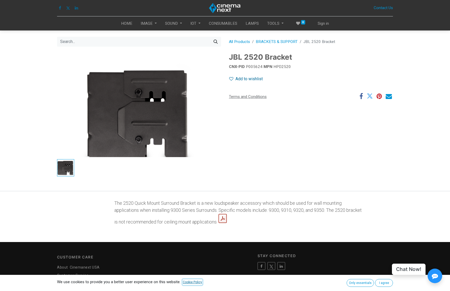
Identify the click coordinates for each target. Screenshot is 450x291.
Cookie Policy (192, 282)
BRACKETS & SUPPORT (277, 41)
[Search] (215, 42)
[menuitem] (126, 23)
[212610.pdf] (223, 219)
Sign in (323, 23)
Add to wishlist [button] (249, 78)
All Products (239, 41)
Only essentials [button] (360, 283)
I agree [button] (384, 283)
